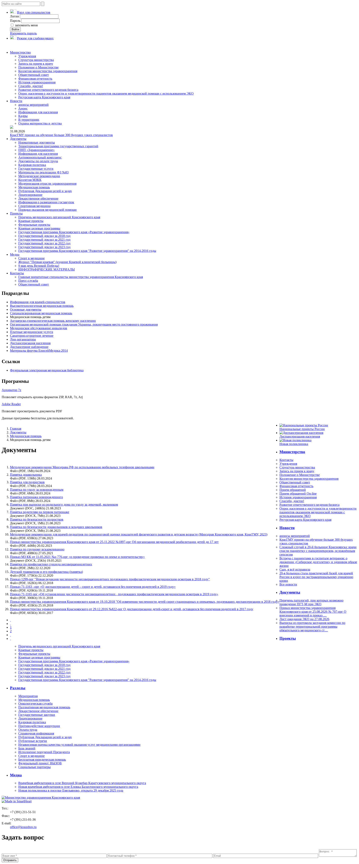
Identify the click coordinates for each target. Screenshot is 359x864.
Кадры (23, 116)
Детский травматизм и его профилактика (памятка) (46, 572)
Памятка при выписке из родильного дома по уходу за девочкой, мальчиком (64, 504)
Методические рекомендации (39, 176)
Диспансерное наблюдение (29, 347)
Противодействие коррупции (39, 726)
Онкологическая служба (35, 703)
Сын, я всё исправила (294, 569)
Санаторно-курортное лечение (31, 335)
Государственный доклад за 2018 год (44, 236)
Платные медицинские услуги (31, 332)
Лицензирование (30, 194)
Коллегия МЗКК (30, 180)
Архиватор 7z (11, 390)
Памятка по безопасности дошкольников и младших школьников (56, 527)
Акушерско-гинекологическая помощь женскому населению (53, 320)
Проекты (16, 213)
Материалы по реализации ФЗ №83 (43, 172)
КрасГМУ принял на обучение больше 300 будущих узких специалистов (61, 135)
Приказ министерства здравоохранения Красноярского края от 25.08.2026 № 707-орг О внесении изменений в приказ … (312, 611)
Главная (15, 428)
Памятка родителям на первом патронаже (39, 512)
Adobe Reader (11, 404)
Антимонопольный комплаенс (40, 157)
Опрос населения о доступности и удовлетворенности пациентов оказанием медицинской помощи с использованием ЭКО (106, 93)
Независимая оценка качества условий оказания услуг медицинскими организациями (79, 744)
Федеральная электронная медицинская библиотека (47, 370)
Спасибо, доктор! (30, 86)
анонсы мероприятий (33, 104)
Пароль (15, 20)
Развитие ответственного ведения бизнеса (48, 90)
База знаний (26, 748)
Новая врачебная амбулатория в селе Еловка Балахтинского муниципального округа (78, 786)
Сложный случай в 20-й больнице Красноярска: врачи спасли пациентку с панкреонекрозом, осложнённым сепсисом (318, 550)
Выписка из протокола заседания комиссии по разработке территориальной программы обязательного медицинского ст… (312, 626)
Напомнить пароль (23, 33)
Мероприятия (28, 696)
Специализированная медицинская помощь (41, 313)
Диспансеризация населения (30, 343)
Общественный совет (33, 75)
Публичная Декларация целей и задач (45, 191)
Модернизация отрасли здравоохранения (47, 183)
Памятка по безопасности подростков (36, 519)
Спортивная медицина (34, 206)
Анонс (23, 108)
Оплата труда (27, 729)
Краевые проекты (30, 221)
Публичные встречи (32, 741)
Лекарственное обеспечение (38, 198)
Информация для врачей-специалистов (37, 302)
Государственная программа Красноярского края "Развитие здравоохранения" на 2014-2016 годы (87, 251)
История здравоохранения (36, 82)
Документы (18, 138)
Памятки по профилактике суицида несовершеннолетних (51, 564)
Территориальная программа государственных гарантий (58, 146)
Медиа (14, 254)
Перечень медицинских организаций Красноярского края (59, 217)
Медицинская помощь (34, 187)
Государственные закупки (36, 714)
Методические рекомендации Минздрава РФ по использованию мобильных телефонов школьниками (82, 467)
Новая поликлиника (293, 444)
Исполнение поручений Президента (44, 752)
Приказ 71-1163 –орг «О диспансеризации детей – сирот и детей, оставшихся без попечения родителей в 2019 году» (93, 586)
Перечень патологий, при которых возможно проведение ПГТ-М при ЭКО (311, 602)
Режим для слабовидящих (35, 38)
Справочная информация (36, 733)
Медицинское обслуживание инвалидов (38, 328)
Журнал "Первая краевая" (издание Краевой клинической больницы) (67, 262)
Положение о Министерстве (38, 67)
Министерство (20, 52)
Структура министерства (36, 60)
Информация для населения (38, 112)
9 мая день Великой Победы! (38, 265)
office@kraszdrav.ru (23, 827)
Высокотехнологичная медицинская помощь (42, 306)
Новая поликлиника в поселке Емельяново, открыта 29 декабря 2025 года (70, 790)
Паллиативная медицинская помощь (44, 707)
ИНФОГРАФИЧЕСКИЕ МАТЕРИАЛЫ (46, 269)
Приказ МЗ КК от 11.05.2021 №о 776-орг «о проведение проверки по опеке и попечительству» (77, 557)
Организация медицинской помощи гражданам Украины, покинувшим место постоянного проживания (84, 324)
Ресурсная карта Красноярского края (44, 97)
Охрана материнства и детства (40, 123)
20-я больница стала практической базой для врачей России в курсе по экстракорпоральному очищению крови (316, 576)
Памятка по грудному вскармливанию (37, 549)
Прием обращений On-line (298, 493)
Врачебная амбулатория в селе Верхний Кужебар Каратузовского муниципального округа (82, 783)
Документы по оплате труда (38, 161)
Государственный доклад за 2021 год (44, 239)
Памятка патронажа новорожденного (36, 497)
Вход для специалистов (33, 12)
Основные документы (25, 309)
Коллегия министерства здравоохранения (47, 71)
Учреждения (27, 56)
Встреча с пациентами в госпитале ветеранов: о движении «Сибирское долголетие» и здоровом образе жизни (318, 561)
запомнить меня (26, 25)
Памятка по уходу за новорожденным (36, 489)
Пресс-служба (28, 280)
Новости (16, 101)
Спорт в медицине (31, 258)
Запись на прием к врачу (35, 63)
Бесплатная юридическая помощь (42, 759)
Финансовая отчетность (35, 78)
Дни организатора (23, 339)
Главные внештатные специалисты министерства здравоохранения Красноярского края (80, 277)
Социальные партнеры (34, 767)
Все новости (288, 584)
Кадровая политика (32, 165)
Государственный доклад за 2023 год (44, 247)
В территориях (28, 119)
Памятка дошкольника (26, 474)
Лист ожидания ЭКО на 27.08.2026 (304, 619)
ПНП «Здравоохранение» (36, 150)
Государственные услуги (35, 168)
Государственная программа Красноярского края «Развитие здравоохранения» (73, 232)
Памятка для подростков (27, 482)
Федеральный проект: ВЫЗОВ (40, 763)
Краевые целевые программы (39, 228)
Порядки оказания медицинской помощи (47, 209)
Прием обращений (292, 490)
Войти (15, 29)
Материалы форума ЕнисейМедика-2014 (39, 350)
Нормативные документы (36, 142)
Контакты (17, 273)
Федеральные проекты (34, 224)
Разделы (17, 688)
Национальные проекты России (302, 429)
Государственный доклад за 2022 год (44, 243)
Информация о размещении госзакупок (46, 202)
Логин (14, 16)
